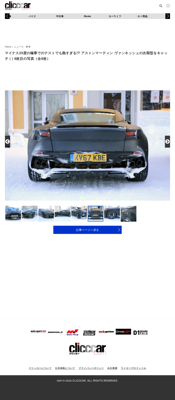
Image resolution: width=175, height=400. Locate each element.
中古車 (60, 16)
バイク (32, 16)
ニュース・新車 (22, 46)
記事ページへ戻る (87, 230)
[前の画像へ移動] (7, 142)
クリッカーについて (40, 368)
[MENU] (168, 6)
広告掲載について (65, 368)
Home (87, 16)
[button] (167, 16)
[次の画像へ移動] (167, 142)
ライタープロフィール (133, 368)
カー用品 (142, 16)
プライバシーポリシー (91, 368)
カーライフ (115, 16)
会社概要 (112, 368)
